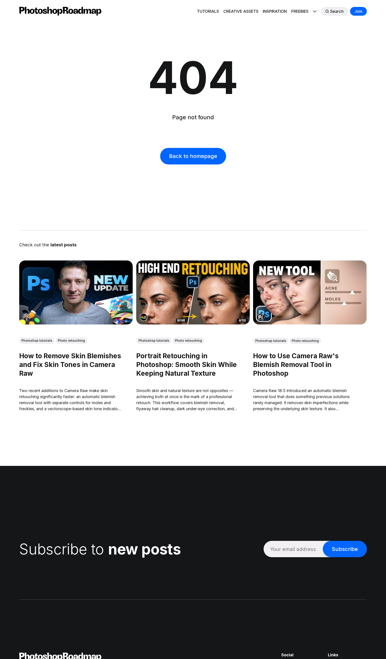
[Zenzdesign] (26, 317)
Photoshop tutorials (36, 340)
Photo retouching (71, 340)
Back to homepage (193, 156)
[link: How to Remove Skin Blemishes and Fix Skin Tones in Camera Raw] (76, 323)
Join (358, 11)
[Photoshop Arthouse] (143, 317)
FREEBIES (299, 11)
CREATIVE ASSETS (240, 11)
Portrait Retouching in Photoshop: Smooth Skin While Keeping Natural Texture (186, 364)
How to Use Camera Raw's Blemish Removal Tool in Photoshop (296, 364)
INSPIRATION (275, 11)
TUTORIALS (208, 11)
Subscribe (345, 549)
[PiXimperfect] (260, 317)
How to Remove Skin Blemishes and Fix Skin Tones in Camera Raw (70, 364)
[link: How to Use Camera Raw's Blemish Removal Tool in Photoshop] (310, 323)
